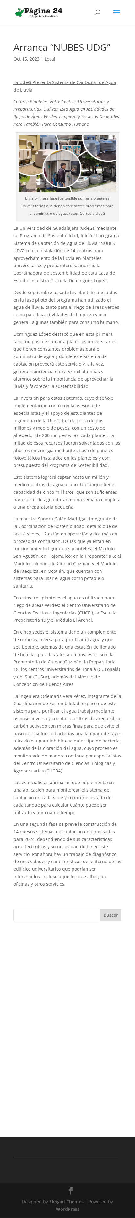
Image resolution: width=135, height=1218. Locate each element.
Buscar (111, 915)
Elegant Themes (66, 1202)
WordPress (67, 1209)
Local (50, 59)
